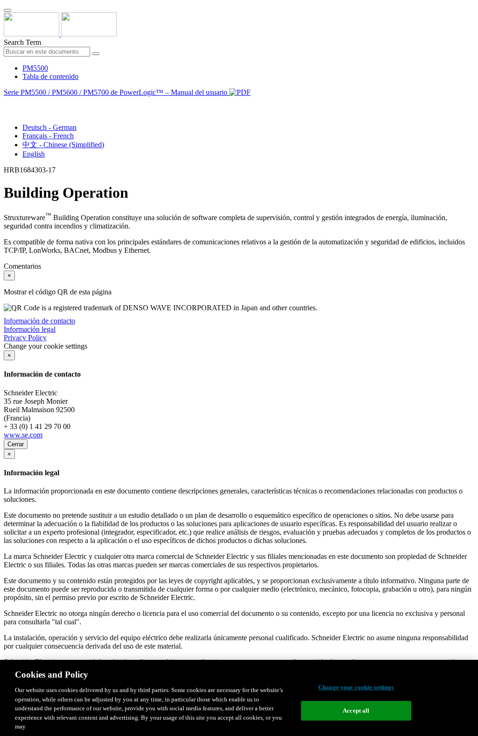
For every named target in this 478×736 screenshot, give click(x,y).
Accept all (356, 710)
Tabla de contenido (50, 76)
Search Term (22, 42)
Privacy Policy (25, 338)
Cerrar (15, 444)
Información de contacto (39, 321)
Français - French (48, 136)
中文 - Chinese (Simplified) (63, 145)
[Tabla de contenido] (7, 103)
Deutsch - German (49, 127)
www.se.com (23, 435)
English (33, 154)
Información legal (30, 329)
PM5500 (35, 68)
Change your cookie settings (356, 687)
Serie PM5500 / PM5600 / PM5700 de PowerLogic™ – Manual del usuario (116, 92)
